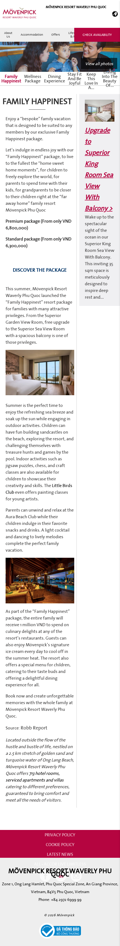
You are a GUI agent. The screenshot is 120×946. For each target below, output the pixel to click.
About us (8, 34)
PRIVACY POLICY (60, 834)
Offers (55, 34)
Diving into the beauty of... (109, 78)
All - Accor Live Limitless (60, 864)
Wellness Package (32, 78)
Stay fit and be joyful (75, 78)
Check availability (97, 34)
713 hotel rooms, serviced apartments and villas (35, 776)
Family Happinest (11, 78)
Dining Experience (54, 78)
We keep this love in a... (91, 78)
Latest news (60, 854)
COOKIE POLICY (60, 844)
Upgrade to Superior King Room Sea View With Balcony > (99, 169)
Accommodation (32, 34)
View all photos (99, 63)
